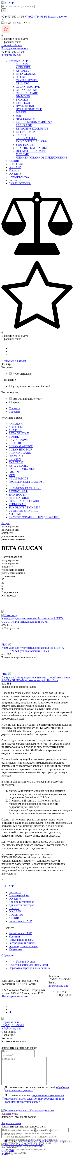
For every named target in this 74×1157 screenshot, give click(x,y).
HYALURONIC (25, 106)
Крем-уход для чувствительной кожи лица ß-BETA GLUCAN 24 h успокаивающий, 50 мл (32, 649)
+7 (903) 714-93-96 (36, 16)
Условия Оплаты (26, 961)
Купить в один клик (41, 1110)
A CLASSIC (23, 64)
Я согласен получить (35, 1098)
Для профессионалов (21, 901)
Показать (14, 408)
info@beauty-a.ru (11, 54)
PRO (4, 644)
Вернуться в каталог (13, 360)
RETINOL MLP (25, 131)
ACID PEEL (23, 67)
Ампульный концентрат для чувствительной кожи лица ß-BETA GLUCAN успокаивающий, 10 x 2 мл (35, 679)
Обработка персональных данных (29, 968)
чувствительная (22, 373)
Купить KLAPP (18, 60)
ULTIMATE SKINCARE (31, 151)
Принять (66, 1141)
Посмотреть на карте (14, 996)
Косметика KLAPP (20, 921)
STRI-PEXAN (24, 144)
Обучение (15, 173)
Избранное (15, 949)
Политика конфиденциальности (28, 964)
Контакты (15, 180)
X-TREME (22, 154)
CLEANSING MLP (27, 89)
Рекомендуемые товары (23, 946)
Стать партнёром (19, 176)
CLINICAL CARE (27, 93)
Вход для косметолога (14, 48)
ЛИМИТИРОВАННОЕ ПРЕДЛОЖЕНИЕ (41, 157)
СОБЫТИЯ (16, 163)
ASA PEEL (22, 70)
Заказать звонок (57, 16)
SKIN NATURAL (26, 138)
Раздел (5, 523)
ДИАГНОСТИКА (20, 183)
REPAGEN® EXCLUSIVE (32, 128)
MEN (19, 115)
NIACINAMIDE (26, 118)
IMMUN (21, 112)
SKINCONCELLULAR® (31, 141)
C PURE (21, 77)
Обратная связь (10, 1022)
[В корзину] (9, 615)
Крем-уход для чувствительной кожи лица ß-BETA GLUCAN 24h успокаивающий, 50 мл (32, 620)
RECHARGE (24, 125)
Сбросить (14, 411)
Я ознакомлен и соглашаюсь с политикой (37, 1089)
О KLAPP (15, 167)
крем (16, 402)
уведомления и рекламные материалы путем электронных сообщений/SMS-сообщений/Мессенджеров (35, 1098)
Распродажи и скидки (22, 942)
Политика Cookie (15, 1152)
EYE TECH (23, 102)
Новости (14, 170)
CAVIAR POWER (27, 80)
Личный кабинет (11, 45)
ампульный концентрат (27, 398)
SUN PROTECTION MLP (31, 147)
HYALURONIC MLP (29, 109)
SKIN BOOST (24, 135)
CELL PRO (22, 83)
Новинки (14, 936)
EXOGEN (22, 99)
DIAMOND (23, 96)
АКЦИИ (14, 160)
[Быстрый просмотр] (2, 611)
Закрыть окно (9, 1113)
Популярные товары (21, 939)
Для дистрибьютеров (21, 905)
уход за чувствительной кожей (31, 386)
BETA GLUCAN (26, 73)
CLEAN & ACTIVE (28, 86)
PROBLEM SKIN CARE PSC (34, 122)
